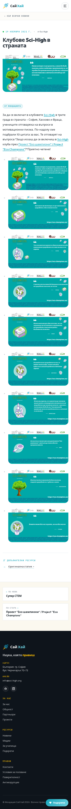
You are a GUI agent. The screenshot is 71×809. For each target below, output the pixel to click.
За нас (6, 704)
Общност (8, 709)
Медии (6, 740)
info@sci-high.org (12, 680)
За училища (9, 745)
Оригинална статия (21, 566)
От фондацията (12, 106)
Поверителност (11, 777)
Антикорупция (11, 782)
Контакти (8, 767)
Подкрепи (8, 751)
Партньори (9, 714)
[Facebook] (6, 689)
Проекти (7, 719)
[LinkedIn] (14, 689)
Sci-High (49, 114)
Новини (7, 735)
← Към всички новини (16, 16)
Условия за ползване (14, 772)
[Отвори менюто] (65, 6)
